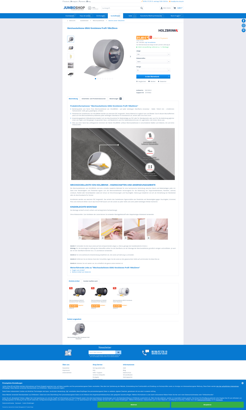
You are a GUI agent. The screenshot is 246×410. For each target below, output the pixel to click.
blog (89, 1)
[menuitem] (166, 8)
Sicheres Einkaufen (99, 375)
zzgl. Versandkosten (150, 42)
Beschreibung (73, 99)
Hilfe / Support (97, 373)
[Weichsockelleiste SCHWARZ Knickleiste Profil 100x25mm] (101, 292)
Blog (124, 370)
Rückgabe (96, 377)
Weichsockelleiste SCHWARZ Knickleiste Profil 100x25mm (98, 301)
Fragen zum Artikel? (78, 270)
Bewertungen (115, 99)
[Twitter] (140, 86)
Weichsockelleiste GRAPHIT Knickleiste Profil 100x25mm (76, 301)
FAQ (94, 370)
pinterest (82, 1)
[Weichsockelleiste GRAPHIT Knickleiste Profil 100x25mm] (79, 292)
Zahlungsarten (127, 377)
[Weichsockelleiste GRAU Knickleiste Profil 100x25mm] (78, 329)
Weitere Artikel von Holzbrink (81, 272)
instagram (75, 1)
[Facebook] (137, 86)
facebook (66, 1)
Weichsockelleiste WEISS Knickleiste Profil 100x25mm (122, 301)
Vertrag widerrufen (99, 368)
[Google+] (143, 86)
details (71, 308)
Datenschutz (127, 373)
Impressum (66, 370)
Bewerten (163, 81)
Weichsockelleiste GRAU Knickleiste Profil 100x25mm (78, 338)
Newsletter (65, 368)
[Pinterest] (147, 86)
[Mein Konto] (153, 352)
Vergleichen (142, 81)
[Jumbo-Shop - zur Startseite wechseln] (74, 8)
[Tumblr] (150, 86)
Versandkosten (128, 375)
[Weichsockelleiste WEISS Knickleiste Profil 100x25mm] (123, 292)
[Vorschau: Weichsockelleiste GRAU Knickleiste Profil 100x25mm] (70, 39)
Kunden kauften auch (90, 281)
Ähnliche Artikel (74, 281)
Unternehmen (66, 373)
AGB (124, 368)
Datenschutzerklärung (111, 355)
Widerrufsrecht (98, 379)
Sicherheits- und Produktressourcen (94, 99)
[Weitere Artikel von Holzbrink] (168, 30)
